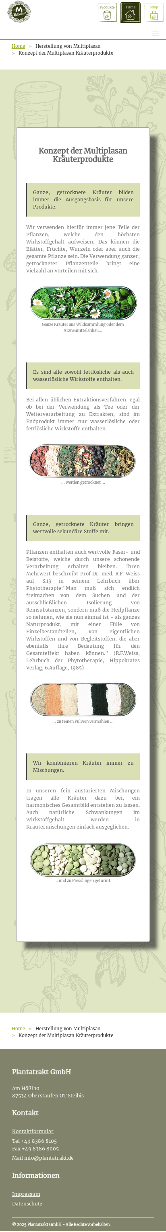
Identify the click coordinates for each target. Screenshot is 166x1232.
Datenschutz (27, 1204)
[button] (155, 33)
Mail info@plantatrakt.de (43, 1158)
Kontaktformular (33, 1131)
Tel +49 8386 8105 (34, 1141)
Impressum (26, 1194)
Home (18, 46)
